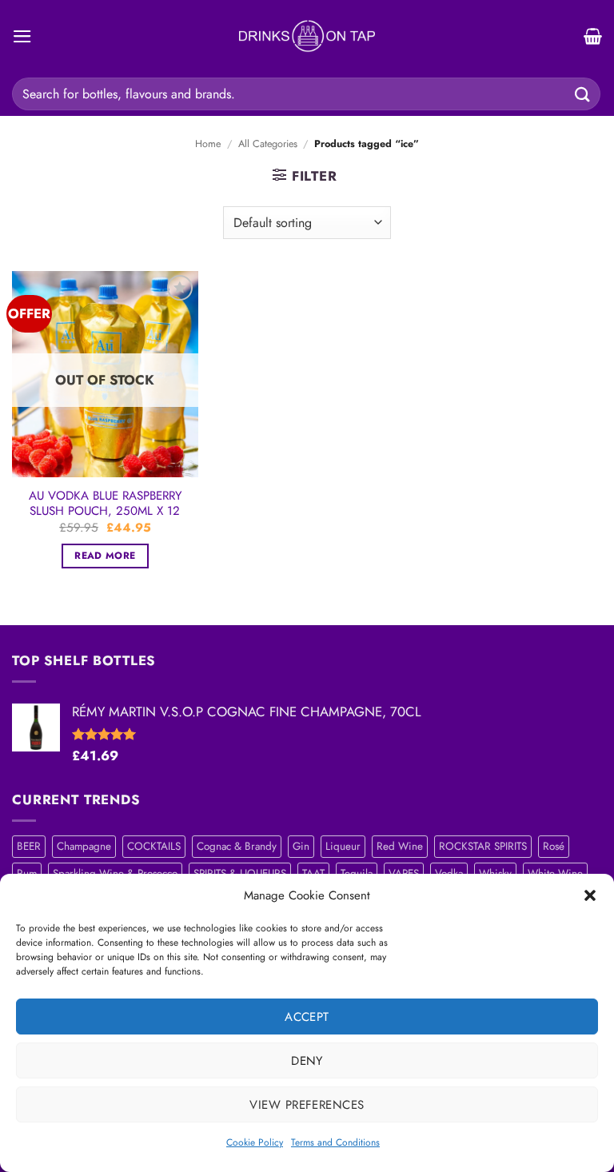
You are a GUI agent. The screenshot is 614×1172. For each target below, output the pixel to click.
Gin (301, 846)
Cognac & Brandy (237, 846)
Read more (104, 555)
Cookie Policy (254, 1142)
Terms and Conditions (335, 1142)
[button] (590, 895)
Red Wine (400, 846)
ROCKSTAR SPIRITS (483, 846)
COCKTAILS (154, 846)
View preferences (306, 1105)
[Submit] (583, 94)
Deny (307, 1061)
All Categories (267, 144)
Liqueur (343, 846)
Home (208, 144)
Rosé (553, 846)
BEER (29, 846)
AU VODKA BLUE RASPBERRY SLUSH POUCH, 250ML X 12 (105, 504)
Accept (307, 1017)
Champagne (84, 846)
